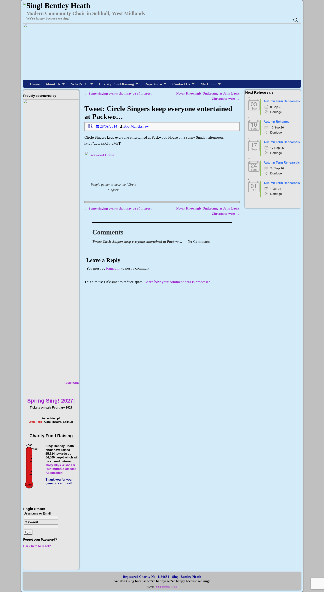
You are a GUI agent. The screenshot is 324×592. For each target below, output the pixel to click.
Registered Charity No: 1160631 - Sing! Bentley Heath (162, 576)
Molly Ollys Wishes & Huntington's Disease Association (61, 469)
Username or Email (37, 513)
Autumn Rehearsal (277, 121)
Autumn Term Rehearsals (282, 101)
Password (31, 522)
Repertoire (153, 84)
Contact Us (181, 84)
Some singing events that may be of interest (118, 93)
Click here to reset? (37, 546)
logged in (113, 268)
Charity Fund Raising (116, 84)
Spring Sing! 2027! (51, 401)
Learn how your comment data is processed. (178, 282)
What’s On (79, 84)
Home (35, 84)
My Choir (208, 84)
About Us (52, 84)
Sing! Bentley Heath (166, 586)
